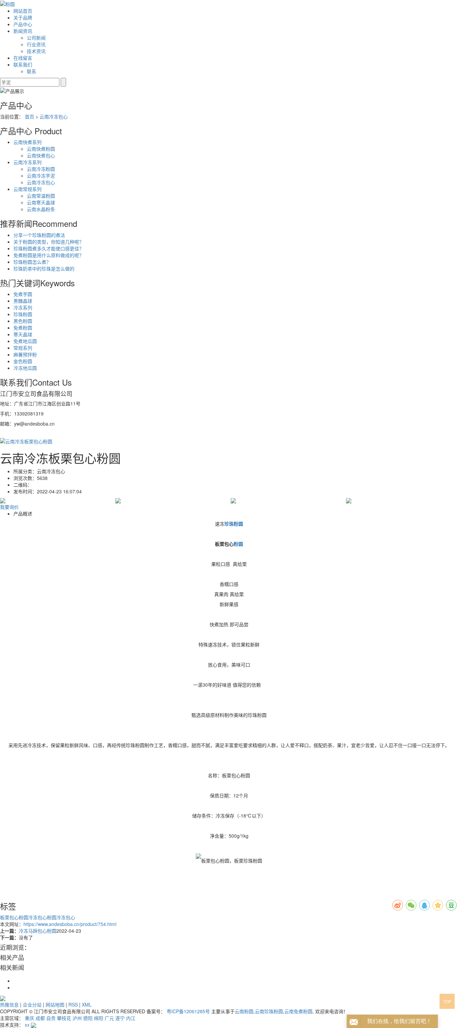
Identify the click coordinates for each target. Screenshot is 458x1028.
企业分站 (32, 1004)
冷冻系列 (22, 307)
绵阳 (98, 1018)
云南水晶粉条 (41, 209)
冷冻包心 (65, 917)
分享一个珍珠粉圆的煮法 (39, 235)
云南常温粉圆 (41, 195)
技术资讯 (36, 51)
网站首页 (22, 10)
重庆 (29, 1018)
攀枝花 (64, 1018)
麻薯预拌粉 (25, 354)
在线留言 (22, 57)
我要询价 (9, 506)
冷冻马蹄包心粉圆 (37, 930)
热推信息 (9, 1004)
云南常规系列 (27, 189)
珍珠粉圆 (22, 314)
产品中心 (22, 24)
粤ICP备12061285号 (188, 1011)
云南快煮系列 (27, 142)
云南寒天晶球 (41, 202)
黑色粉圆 (22, 320)
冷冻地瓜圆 (25, 367)
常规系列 (22, 347)
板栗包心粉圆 (14, 917)
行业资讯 (36, 44)
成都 (40, 1018)
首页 (29, 116)
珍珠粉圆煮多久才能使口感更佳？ (48, 248)
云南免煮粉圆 (298, 1011)
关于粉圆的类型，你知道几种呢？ (48, 241)
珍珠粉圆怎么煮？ (32, 261)
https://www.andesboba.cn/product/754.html (69, 924)
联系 (31, 71)
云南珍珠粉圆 (269, 1011)
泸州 (77, 1018)
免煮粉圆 (22, 327)
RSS (73, 1004)
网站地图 (55, 1004)
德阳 (88, 1018)
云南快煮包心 (41, 155)
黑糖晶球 (22, 300)
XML (87, 1004)
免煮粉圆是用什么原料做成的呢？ (48, 255)
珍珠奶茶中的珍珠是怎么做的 (43, 268)
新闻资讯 (22, 31)
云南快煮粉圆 (41, 148)
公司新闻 (36, 37)
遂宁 (120, 1018)
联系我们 (22, 64)
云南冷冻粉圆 (41, 168)
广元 (109, 1018)
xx (27, 1024)
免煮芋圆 (22, 294)
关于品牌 (22, 17)
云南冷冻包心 (54, 116)
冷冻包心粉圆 (42, 917)
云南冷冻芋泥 (41, 175)
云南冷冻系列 (27, 162)
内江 (130, 1018)
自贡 (51, 1018)
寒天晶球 (22, 334)
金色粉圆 (22, 361)
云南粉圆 (244, 1011)
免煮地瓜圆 (25, 341)
